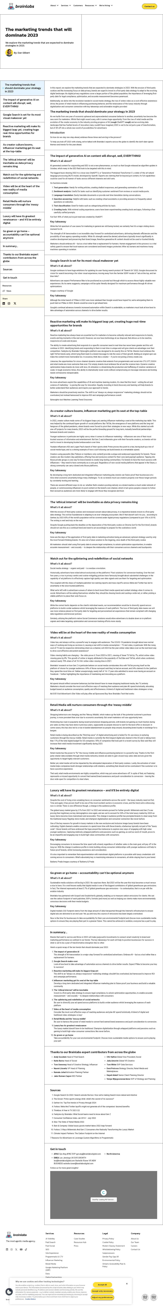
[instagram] (12, 1249)
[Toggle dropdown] (58, 5)
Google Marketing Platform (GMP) (57, 1268)
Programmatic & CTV (54, 1256)
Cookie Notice (30, 1299)
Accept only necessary (102, 1291)
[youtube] (21, 1249)
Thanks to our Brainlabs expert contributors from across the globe (20, 258)
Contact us (150, 6)
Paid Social (50, 1245)
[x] (16, 1249)
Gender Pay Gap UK (111, 1256)
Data (48, 1273)
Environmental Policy (111, 1260)
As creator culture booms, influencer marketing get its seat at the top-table (21, 148)
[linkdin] (7, 1249)
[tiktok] (26, 1249)
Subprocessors (109, 1253)
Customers (78, 5)
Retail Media (51, 1263)
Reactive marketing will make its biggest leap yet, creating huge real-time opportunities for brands (21, 131)
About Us (135, 1238)
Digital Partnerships (54, 1277)
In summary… (10, 246)
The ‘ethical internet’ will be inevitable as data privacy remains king (19, 163)
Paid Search (50, 1242)
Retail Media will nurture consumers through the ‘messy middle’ (20, 205)
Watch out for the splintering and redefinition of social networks (22, 176)
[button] (9, 1292)
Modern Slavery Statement (114, 1245)
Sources (7, 269)
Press (76, 1245)
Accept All (102, 1285)
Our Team (135, 1242)
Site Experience (52, 1253)
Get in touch (10, 277)
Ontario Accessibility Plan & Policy (114, 1265)
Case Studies (79, 1238)
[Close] (126, 1283)
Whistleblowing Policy (111, 1249)
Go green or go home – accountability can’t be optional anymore (21, 235)
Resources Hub (80, 1242)
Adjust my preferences (102, 1297)
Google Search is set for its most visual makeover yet (22, 116)
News (8, 290)
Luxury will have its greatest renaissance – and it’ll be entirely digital (22, 220)
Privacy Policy (108, 1238)
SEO (47, 1249)
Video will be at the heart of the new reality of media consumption (21, 190)
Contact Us (135, 1249)
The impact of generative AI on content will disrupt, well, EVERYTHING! (21, 103)
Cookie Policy (108, 1242)
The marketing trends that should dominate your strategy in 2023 (23, 88)
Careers (134, 1245)
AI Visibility (50, 1238)
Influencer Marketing (54, 1260)
